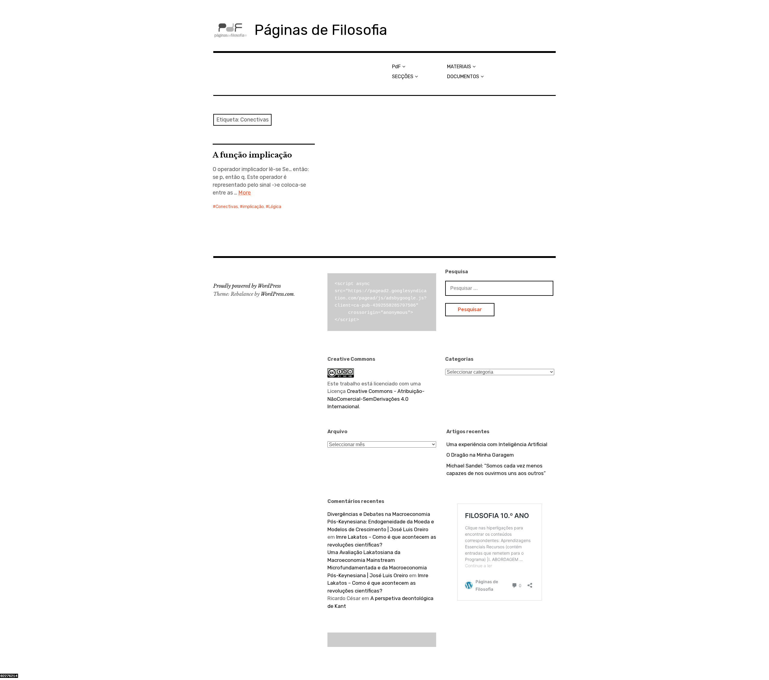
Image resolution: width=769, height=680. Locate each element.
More (244, 192)
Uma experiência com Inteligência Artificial (496, 444)
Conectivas (227, 206)
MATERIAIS (459, 66)
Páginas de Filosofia (320, 29)
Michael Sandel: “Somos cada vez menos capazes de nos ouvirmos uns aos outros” (496, 469)
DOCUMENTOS (463, 76)
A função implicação (252, 155)
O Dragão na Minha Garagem (480, 455)
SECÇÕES (402, 76)
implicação (253, 206)
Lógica (275, 206)
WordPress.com (277, 294)
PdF (396, 66)
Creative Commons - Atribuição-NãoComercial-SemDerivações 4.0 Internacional (375, 398)
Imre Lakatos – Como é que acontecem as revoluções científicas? (377, 583)
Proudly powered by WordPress (247, 286)
